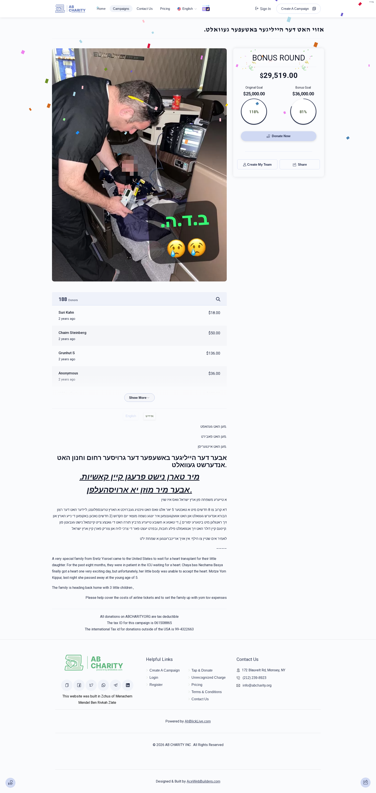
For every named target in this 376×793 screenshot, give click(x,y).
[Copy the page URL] (66, 685)
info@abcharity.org (257, 685)
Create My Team (259, 165)
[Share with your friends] (366, 783)
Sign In (265, 9)
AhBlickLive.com (198, 721)
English (187, 8)
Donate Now (280, 136)
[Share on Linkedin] (127, 685)
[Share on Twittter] (91, 685)
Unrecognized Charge (208, 677)
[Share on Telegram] (115, 685)
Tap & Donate (202, 670)
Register (156, 685)
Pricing (165, 8)
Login (153, 677)
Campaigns (121, 8)
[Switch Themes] (206, 8)
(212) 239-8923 (254, 678)
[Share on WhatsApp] (103, 685)
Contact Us (145, 8)
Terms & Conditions (206, 692)
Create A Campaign (296, 8)
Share (302, 165)
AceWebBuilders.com (203, 781)
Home (101, 8)
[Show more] (139, 397)
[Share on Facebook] (79, 685)
